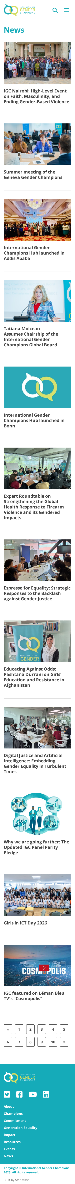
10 (53, 1041)
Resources (12, 1142)
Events (9, 1149)
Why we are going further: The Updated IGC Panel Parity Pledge (36, 847)
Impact (9, 1134)
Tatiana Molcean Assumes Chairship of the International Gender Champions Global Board (31, 337)
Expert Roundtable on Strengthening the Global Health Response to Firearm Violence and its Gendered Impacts (34, 507)
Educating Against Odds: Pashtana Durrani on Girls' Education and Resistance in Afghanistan (34, 677)
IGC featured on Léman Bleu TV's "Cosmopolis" (34, 995)
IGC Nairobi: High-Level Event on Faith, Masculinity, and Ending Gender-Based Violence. (37, 96)
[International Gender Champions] (19, 10)
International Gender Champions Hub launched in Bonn (34, 420)
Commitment (15, 1120)
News (8, 1156)
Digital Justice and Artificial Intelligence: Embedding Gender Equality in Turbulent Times (35, 763)
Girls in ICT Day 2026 (25, 923)
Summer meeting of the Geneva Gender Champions (33, 174)
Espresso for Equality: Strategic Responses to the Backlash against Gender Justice (37, 593)
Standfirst (22, 1180)
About (9, 1106)
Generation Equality (20, 1127)
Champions (13, 1113)
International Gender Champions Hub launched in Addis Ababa (34, 253)
